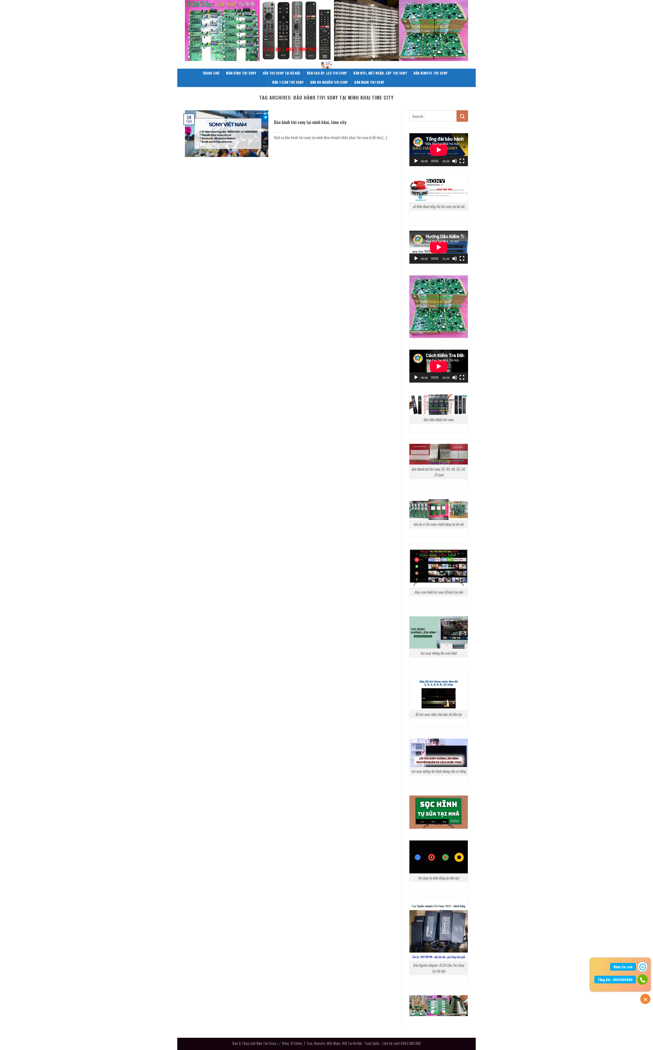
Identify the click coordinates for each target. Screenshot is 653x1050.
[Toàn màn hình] (461, 161)
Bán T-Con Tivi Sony (288, 82)
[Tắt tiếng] (454, 161)
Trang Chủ (210, 73)
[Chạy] (416, 161)
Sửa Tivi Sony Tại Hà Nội (281, 73)
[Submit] (462, 116)
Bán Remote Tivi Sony (430, 73)
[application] (438, 149)
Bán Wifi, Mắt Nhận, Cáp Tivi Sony (380, 73)
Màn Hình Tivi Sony (241, 73)
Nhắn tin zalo (623, 966)
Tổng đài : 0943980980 (615, 979)
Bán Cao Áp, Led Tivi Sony (327, 73)
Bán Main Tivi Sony (369, 82)
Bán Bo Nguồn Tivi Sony (329, 82)
